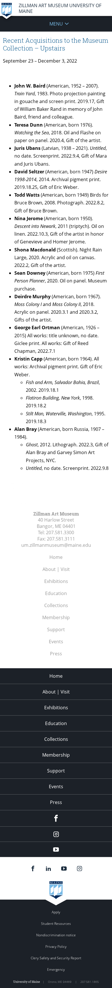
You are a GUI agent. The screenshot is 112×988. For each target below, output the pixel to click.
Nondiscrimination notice (56, 935)
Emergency (56, 969)
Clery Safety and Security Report (56, 958)
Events (56, 641)
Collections (56, 605)
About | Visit (56, 569)
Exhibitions (56, 581)
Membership (56, 617)
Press (56, 653)
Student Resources (56, 923)
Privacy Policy (56, 946)
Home (56, 557)
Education (56, 593)
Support (56, 629)
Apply (56, 912)
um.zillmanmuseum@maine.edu (56, 545)
